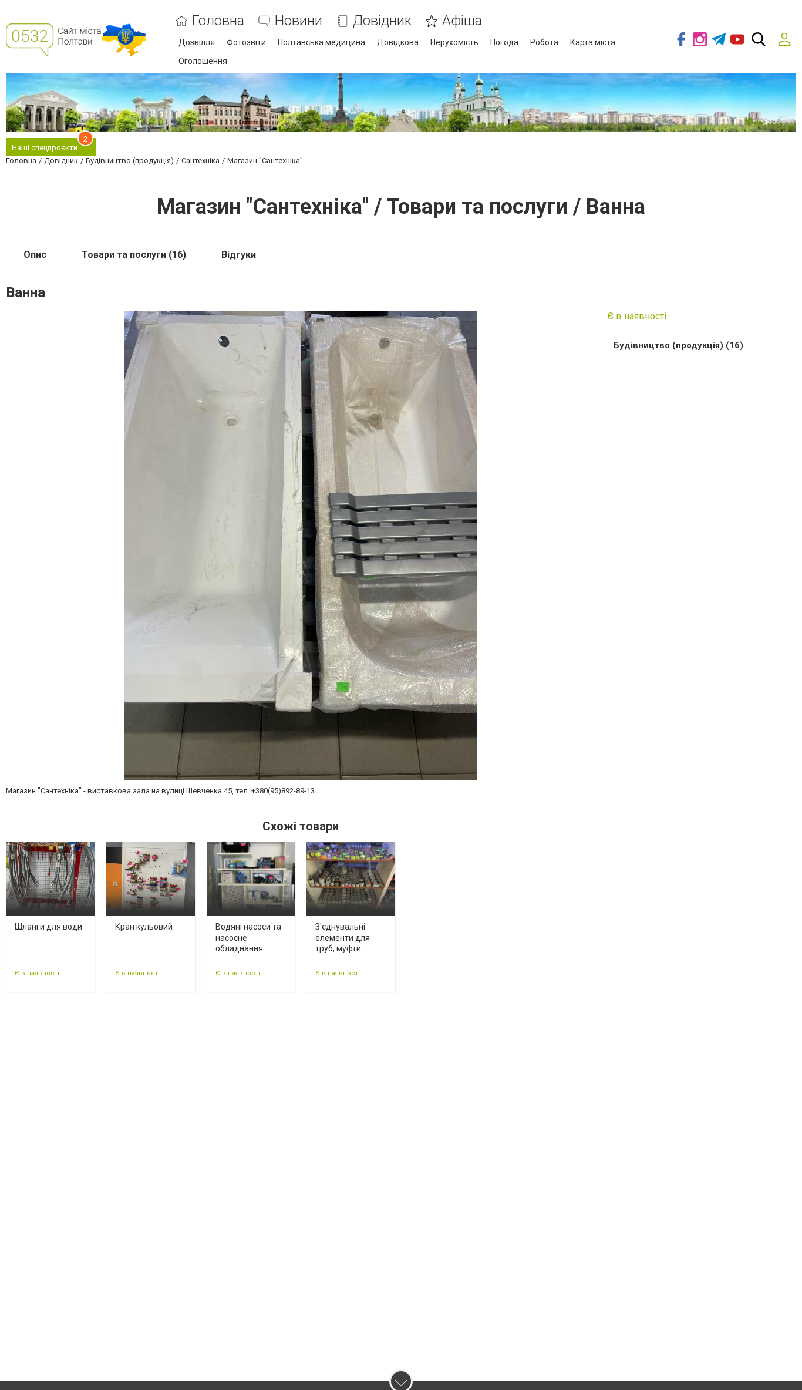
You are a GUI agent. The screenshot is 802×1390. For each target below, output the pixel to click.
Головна (218, 21)
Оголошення (202, 61)
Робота (544, 42)
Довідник (382, 21)
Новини (298, 21)
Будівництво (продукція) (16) (678, 345)
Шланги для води (48, 926)
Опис (34, 254)
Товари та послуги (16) (134, 254)
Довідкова (398, 42)
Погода (504, 42)
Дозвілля (196, 42)
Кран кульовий (144, 926)
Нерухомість (454, 42)
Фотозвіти (246, 42)
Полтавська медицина (321, 42)
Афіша (462, 21)
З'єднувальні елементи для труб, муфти (342, 937)
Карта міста (592, 42)
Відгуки (238, 254)
